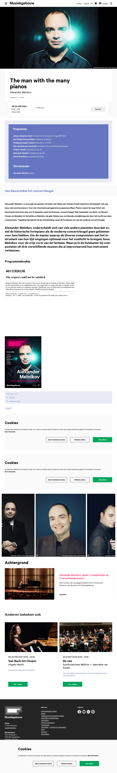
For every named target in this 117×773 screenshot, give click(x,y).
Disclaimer (45, 734)
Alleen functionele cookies (56, 440)
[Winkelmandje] (95, 3)
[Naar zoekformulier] (111, 3)
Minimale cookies (79, 440)
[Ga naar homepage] (22, 3)
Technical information (58, 727)
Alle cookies (102, 440)
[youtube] (84, 711)
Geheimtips (14, 401)
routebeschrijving (11, 739)
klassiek (21, 97)
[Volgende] (112, 656)
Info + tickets (18, 684)
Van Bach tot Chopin (22, 660)
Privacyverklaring (48, 722)
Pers (42, 729)
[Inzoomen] (37, 555)
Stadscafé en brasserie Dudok (52, 716)
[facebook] (79, 711)
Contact (79, 3)
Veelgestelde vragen (49, 711)
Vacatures (45, 720)
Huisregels (45, 725)
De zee (67, 660)
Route (43, 713)
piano (8, 408)
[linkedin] (88, 711)
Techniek (44, 727)
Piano (12, 397)
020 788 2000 (11, 725)
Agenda (86, 3)
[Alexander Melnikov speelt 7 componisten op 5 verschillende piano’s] (29, 584)
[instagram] (93, 711)
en (92, 3)
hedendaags (14, 97)
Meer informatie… (10, 432)
